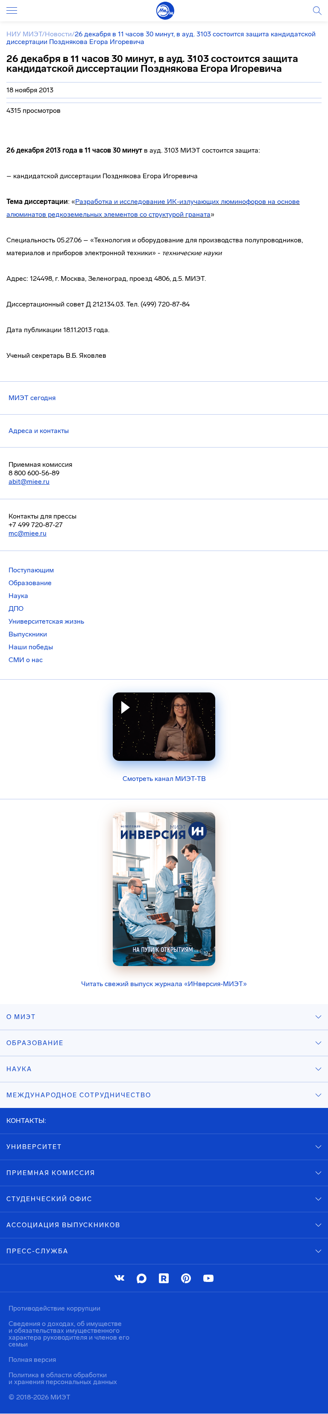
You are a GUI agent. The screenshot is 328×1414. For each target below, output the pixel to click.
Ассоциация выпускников (63, 1225)
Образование (30, 583)
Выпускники (28, 634)
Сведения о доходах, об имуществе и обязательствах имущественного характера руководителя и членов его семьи (69, 1334)
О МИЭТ (21, 1017)
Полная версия (32, 1359)
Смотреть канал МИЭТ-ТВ (164, 779)
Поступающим (31, 570)
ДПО (16, 608)
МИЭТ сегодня (32, 398)
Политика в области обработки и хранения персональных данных (63, 1378)
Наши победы (31, 647)
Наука (18, 596)
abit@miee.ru (29, 481)
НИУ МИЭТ (24, 34)
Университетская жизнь (46, 621)
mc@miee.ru (28, 533)
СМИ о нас (26, 660)
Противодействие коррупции (54, 1308)
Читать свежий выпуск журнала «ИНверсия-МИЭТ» (164, 984)
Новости (58, 34)
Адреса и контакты (39, 431)
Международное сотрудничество (78, 1095)
